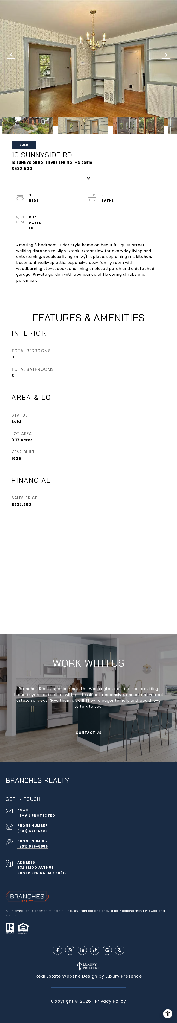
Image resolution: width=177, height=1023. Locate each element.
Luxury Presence (124, 976)
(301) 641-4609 (32, 831)
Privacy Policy (110, 1001)
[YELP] (119, 950)
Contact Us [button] (88, 732)
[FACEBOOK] (57, 950)
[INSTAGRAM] (69, 950)
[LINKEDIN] (82, 950)
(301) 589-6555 (32, 846)
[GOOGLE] (107, 950)
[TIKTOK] (94, 950)
